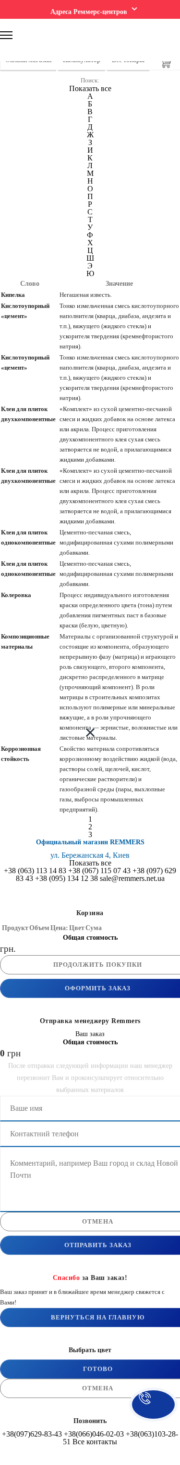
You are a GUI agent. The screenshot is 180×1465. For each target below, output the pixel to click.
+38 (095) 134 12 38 (66, 878)
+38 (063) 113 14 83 (35, 870)
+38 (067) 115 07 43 (99, 870)
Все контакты (94, 1442)
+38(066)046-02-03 (94, 1434)
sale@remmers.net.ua (132, 878)
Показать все (90, 88)
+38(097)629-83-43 (32, 1434)
